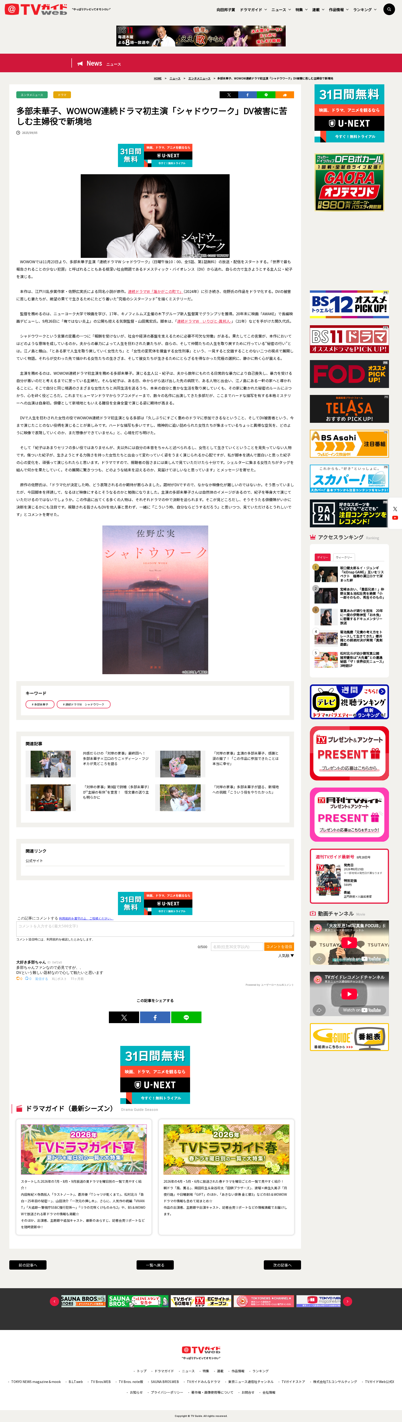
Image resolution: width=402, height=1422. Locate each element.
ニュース (278, 9)
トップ (142, 1371)
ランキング (362, 9)
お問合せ (248, 1392)
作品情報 (336, 9)
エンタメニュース (32, 95)
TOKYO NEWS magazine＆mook (36, 1381)
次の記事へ (282, 1265)
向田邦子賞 (226, 9)
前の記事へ (28, 1265)
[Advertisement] (349, 250)
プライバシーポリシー (167, 1392)
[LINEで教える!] (266, 94)
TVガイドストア (293, 1381)
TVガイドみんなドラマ (203, 1381)
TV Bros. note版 (131, 1381)
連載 (316, 9)
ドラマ (62, 95)
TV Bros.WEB (101, 1381)
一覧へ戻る (155, 1265)
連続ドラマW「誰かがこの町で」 (155, 291)
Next (347, 1301)
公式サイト (34, 860)
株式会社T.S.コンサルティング (335, 1381)
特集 (299, 9)
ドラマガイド (251, 9)
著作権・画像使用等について (212, 1392)
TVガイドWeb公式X (379, 1381)
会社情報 (268, 1392)
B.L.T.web (76, 1381)
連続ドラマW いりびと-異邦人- (204, 321)
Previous (54, 1301)
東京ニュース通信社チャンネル (251, 1381)
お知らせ (136, 1392)
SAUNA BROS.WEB (165, 1381)
